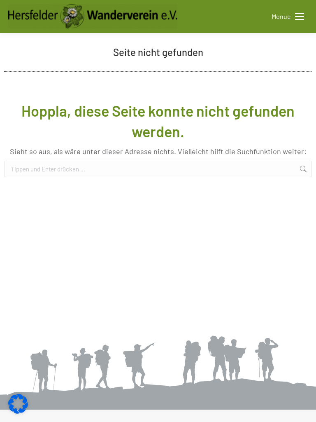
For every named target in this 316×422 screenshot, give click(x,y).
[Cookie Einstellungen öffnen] (18, 410)
